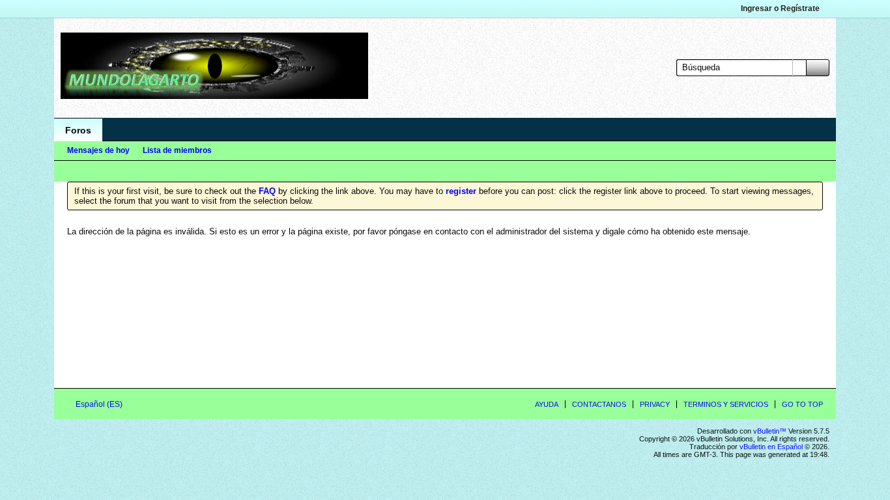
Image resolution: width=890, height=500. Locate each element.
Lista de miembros (177, 150)
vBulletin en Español (771, 447)
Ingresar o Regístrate (780, 8)
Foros (78, 130)
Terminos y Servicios (725, 404)
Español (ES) (100, 404)
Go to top (802, 404)
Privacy (655, 404)
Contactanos (599, 404)
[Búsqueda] (817, 67)
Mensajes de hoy (98, 150)
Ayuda (546, 404)
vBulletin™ (769, 431)
